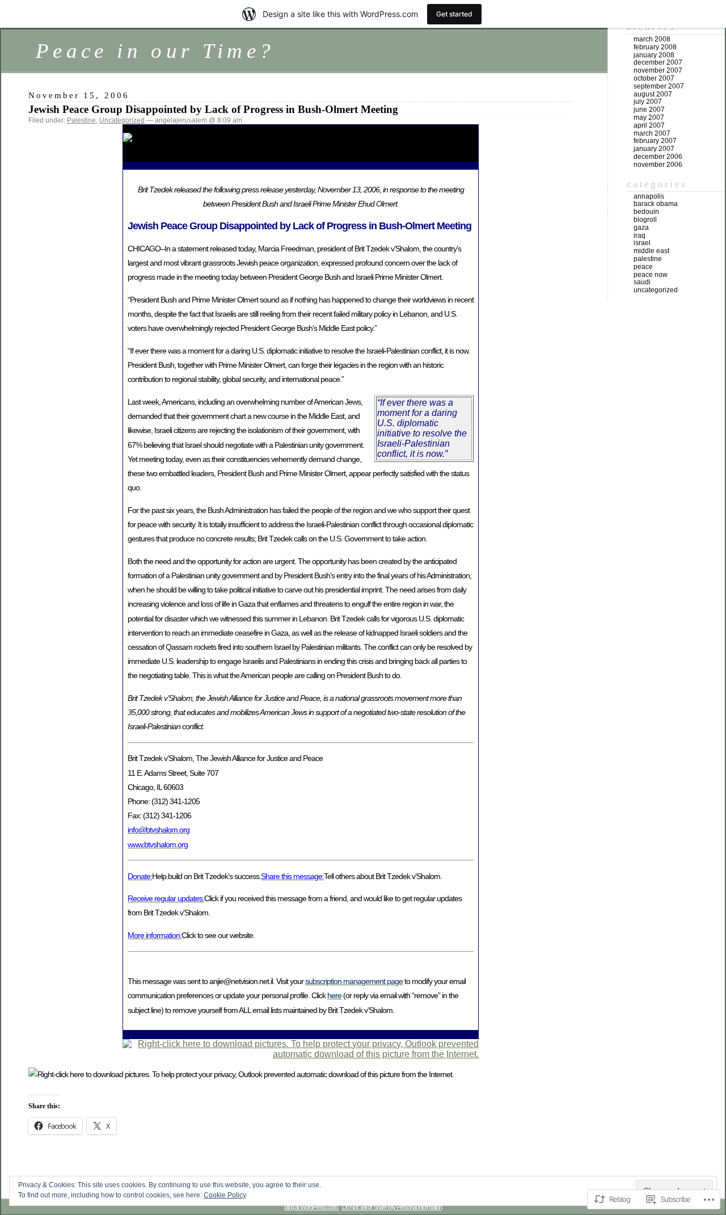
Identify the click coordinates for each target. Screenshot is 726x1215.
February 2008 (655, 47)
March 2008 (652, 39)
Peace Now (651, 275)
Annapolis (649, 196)
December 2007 (658, 62)
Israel (642, 243)
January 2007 (654, 149)
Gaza (641, 228)
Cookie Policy (225, 1195)
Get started (454, 14)
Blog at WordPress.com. (311, 1207)
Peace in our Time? (155, 50)
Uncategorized (122, 120)
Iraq (639, 235)
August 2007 (653, 94)
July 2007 (648, 102)
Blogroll (645, 220)
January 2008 (654, 55)
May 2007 (649, 117)
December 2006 (658, 157)
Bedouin (646, 212)
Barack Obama (656, 204)
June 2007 (649, 109)
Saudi (642, 282)
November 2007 (658, 70)
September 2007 (659, 86)
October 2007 (654, 78)
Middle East (651, 251)
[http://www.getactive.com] (301, 1054)
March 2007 (652, 133)
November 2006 (658, 165)
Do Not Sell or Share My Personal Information (392, 1207)
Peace (643, 267)
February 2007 (655, 141)
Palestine (81, 120)
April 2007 (649, 125)
